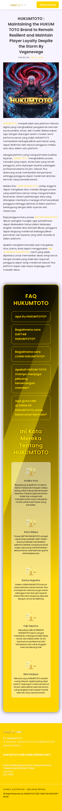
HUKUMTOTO (10, 123)
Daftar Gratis (48, 4)
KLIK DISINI (8, 774)
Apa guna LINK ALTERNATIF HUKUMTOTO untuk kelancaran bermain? (31, 407)
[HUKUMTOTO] (18, 5)
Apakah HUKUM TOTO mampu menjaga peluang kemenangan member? (31, 378)
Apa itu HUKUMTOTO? (31, 316)
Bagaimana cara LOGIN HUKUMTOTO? (30, 354)
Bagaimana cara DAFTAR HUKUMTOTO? (28, 334)
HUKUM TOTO (20, 158)
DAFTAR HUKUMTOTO (46, 217)
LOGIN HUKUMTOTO (27, 186)
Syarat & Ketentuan (14, 789)
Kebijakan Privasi (36, 789)
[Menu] (5, 5)
